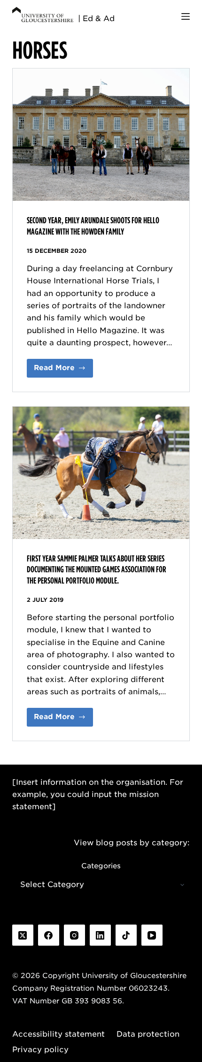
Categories (101, 866)
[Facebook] (48, 935)
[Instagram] (74, 935)
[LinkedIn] (100, 935)
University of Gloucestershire (134, 975)
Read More (63, 370)
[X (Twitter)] (22, 935)
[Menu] (185, 16)
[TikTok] (126, 935)
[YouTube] (152, 935)
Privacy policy (40, 1049)
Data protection (148, 1034)
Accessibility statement (58, 1034)
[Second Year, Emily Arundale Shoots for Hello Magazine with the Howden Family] (101, 134)
